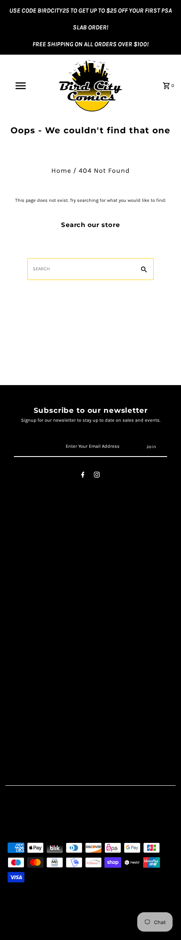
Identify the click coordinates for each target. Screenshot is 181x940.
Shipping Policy (31, 576)
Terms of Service (32, 558)
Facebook (21, 631)
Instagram (23, 640)
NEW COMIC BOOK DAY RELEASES (57, 714)
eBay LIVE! (22, 732)
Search (18, 548)
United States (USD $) (48, 822)
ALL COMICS (25, 686)
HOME (16, 677)
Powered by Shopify (89, 932)
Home (61, 170)
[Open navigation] (22, 85)
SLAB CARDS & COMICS (43, 696)
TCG (13, 704)
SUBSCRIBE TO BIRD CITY (45, 741)
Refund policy (27, 594)
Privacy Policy (27, 567)
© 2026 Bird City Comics (35, 932)
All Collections (28, 585)
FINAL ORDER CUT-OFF (40, 723)
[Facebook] (83, 476)
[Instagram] (97, 476)
